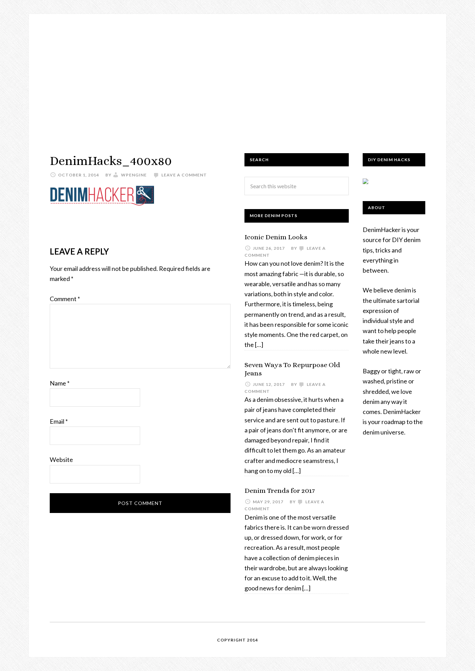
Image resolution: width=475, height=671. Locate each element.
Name (60, 383)
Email (59, 421)
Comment (65, 299)
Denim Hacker (237, 76)
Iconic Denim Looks (275, 237)
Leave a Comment (184, 174)
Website (61, 459)
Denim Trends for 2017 (279, 491)
